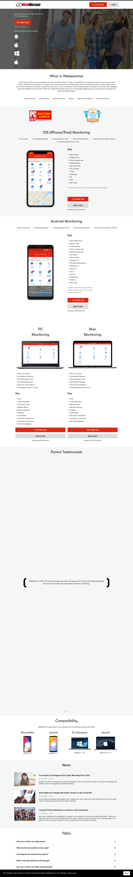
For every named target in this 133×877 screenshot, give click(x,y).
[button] (64, 711)
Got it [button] (127, 873)
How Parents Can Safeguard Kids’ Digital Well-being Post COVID (64, 775)
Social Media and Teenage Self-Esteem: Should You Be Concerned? (65, 793)
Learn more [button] (71, 873)
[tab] (66, 841)
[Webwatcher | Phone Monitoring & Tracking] (28, 4)
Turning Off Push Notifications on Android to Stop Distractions (63, 810)
